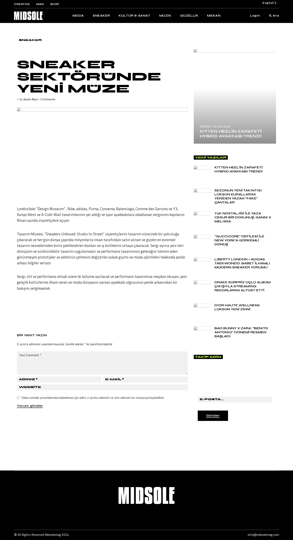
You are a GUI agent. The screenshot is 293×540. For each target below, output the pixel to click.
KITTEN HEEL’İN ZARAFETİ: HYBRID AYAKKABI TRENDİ (231, 134)
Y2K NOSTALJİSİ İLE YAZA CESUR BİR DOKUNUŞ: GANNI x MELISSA (242, 217)
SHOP (54, 4)
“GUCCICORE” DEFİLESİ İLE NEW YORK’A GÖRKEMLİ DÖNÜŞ (239, 240)
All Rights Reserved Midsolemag (39, 534)
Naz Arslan (224, 126)
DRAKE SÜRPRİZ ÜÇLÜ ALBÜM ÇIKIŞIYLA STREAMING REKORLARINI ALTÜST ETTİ (242, 286)
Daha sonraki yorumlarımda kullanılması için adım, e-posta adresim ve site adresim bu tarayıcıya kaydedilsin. (93, 397)
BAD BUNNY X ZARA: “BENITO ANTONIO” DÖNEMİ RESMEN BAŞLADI (241, 332)
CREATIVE (22, 4)
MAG (40, 4)
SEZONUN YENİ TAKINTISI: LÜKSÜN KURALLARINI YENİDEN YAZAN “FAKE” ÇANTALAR (238, 196)
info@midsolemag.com (263, 534)
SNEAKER (30, 40)
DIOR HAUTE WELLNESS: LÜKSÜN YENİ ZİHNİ (237, 307)
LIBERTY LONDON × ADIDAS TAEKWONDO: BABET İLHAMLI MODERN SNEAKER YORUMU (242, 263)
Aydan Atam (31, 99)
